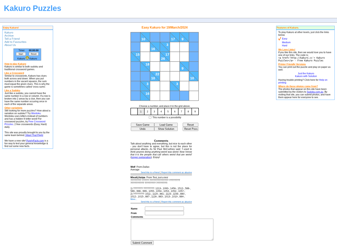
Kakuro (8, 32)
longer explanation (141, 157)
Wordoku (36, 113)
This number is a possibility (167, 117)
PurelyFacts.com (35, 140)
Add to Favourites (15, 41)
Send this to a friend (150, 172)
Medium (286, 42)
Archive (9, 35)
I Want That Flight (34, 135)
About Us (10, 45)
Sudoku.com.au (315, 91)
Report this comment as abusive (176, 172)
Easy (284, 38)
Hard (284, 45)
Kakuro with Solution (306, 76)
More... (133, 199)
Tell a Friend (12, 38)
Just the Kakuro (306, 73)
